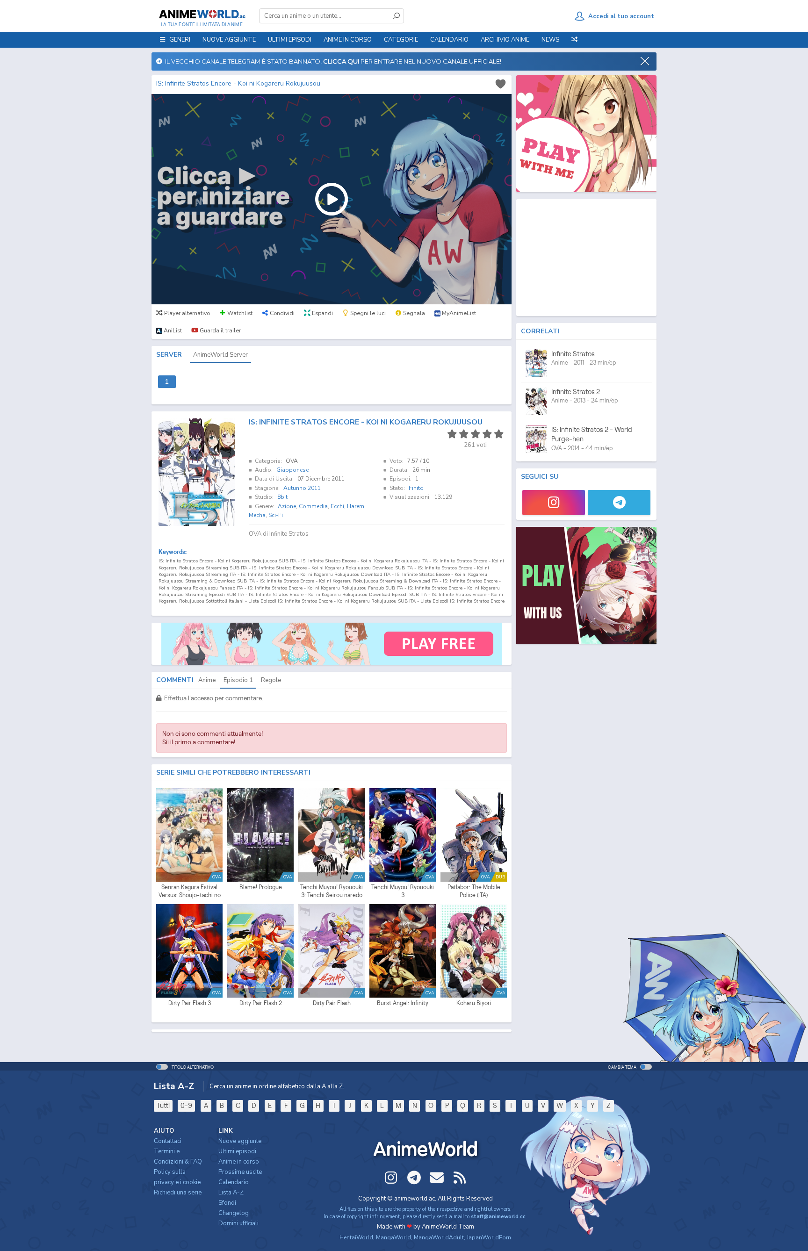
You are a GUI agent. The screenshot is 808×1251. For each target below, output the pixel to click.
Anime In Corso (348, 40)
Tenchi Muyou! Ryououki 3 (402, 891)
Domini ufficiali (238, 1223)
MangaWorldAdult (439, 1237)
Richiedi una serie (178, 1192)
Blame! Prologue (260, 887)
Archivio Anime (505, 40)
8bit (282, 497)
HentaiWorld (356, 1237)
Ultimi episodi (289, 40)
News (550, 40)
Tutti (163, 1105)
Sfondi (227, 1203)
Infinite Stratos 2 (575, 391)
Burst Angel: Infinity (402, 1003)
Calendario (449, 40)
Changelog (233, 1213)
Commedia (313, 506)
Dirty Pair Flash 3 (189, 1003)
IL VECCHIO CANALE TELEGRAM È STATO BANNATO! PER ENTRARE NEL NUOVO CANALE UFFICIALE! (331, 61)
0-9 (186, 1105)
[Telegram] (619, 502)
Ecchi (337, 506)
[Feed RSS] (459, 1177)
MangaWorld (393, 1237)
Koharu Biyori (473, 1003)
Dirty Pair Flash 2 (260, 1003)
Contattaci (167, 1141)
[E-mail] (436, 1177)
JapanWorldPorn (489, 1237)
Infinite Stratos (573, 354)
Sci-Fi (275, 515)
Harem (355, 506)
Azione (287, 506)
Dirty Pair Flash (332, 1003)
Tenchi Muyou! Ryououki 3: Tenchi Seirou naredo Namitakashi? (331, 891)
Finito (416, 488)
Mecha (257, 515)
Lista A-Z (231, 1192)
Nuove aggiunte (229, 40)
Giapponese (292, 470)
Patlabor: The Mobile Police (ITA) (473, 891)
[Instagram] (553, 502)
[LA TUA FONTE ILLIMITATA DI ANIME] (202, 14)
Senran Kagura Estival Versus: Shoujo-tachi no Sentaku (190, 891)
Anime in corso (238, 1162)
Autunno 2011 (302, 488)
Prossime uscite (240, 1172)
